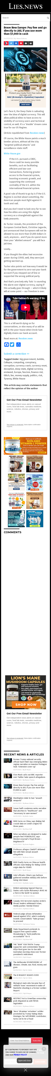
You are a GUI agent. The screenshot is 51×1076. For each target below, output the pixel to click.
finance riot (37, 372)
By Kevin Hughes (28, 844)
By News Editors (28, 793)
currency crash (23, 365)
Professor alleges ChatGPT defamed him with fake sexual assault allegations (29, 852)
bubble (40, 359)
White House (19, 378)
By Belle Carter (28, 816)
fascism (26, 372)
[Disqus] (25, 570)
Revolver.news (37, 133)
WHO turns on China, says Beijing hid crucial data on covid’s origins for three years (29, 823)
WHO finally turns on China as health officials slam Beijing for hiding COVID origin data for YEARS (29, 864)
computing (18, 362)
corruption (9, 365)
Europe (17, 372)
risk (40, 375)
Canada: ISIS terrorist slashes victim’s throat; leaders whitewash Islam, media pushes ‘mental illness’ (29, 903)
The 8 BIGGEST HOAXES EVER (26, 975)
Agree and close (24, 1060)
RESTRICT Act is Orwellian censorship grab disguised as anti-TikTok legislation (29, 1001)
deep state (20, 369)
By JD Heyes (27, 770)
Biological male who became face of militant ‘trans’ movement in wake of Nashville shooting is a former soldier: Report (30, 987)
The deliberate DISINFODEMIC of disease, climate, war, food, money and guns (30, 964)
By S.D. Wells (27, 970)
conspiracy (30, 362)
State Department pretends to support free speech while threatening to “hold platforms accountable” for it (26, 933)
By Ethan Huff (27, 829)
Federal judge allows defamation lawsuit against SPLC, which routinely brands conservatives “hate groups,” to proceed (29, 917)
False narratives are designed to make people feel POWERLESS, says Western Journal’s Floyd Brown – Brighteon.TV (30, 838)
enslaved (8, 372)
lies (12, 375)
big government (28, 359)
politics (33, 375)
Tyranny (8, 378)
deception (9, 369)
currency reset (39, 365)
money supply (22, 375)
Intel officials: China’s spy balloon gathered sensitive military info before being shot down (30, 877)
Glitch (7, 375)
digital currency (35, 369)
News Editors (22, 38)
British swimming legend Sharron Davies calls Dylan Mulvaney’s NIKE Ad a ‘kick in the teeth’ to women (30, 890)
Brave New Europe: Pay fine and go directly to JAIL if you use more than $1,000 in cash (29, 787)
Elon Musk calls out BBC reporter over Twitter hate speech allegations (29, 776)
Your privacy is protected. (15, 424)
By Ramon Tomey (28, 780)
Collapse (8, 362)
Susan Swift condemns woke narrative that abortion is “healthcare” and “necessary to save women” (29, 810)
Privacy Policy (20, 1055)
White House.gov (12, 153)
